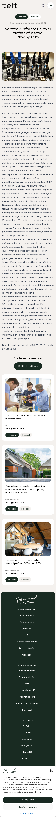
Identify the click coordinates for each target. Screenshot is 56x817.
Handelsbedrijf (27, 690)
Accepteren (28, 800)
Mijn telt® (27, 752)
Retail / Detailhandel (27, 703)
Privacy (33, 813)
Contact (27, 758)
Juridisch (27, 628)
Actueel (27, 726)
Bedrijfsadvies (27, 615)
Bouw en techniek (27, 670)
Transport (27, 710)
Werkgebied (27, 745)
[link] (28, 366)
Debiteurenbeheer (27, 641)
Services (27, 654)
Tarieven (26, 732)
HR (27, 635)
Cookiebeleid (24, 813)
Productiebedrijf (26, 696)
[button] (52, 770)
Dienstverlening (27, 677)
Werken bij (27, 739)
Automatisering (27, 648)
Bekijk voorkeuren (28, 807)
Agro (26, 683)
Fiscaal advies (26, 622)
